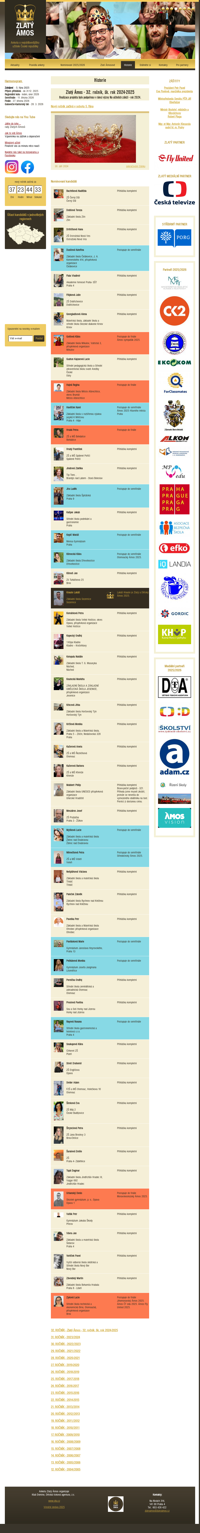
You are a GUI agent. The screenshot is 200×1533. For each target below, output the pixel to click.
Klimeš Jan (71, 573)
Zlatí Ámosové (107, 65)
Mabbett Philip (73, 785)
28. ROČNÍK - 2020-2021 (65, 1358)
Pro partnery (182, 65)
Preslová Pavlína (74, 1002)
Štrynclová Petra (74, 1128)
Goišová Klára (73, 336)
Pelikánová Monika (75, 960)
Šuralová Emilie (74, 1151)
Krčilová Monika (74, 724)
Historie (128, 65)
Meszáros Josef (74, 810)
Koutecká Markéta (75, 679)
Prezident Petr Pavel (174, 88)
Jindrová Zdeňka (74, 468)
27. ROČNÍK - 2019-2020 (65, 1365)
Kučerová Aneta (74, 746)
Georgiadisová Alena (76, 314)
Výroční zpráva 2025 (54, 1507)
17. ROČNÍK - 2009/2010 (65, 1435)
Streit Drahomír (74, 1063)
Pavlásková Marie (75, 941)
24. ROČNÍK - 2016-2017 (65, 1386)
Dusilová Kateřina (75, 250)
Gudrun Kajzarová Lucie (78, 359)
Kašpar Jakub (73, 512)
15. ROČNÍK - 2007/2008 (65, 1449)
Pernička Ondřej (74, 980)
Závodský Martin (74, 1278)
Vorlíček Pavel (73, 1255)
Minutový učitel (12, 142)
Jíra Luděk (71, 489)
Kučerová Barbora (75, 765)
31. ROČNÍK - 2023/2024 (65, 1337)
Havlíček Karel (73, 407)
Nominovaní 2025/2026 (73, 65)
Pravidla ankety (36, 65)
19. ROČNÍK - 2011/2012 (65, 1421)
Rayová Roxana (74, 1021)
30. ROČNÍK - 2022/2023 (66, 1344)
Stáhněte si (145, 65)
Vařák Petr (71, 1214)
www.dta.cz (54, 1501)
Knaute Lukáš (73, 592)
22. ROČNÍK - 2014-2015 (65, 1400)
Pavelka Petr (72, 919)
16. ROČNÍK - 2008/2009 (65, 1442)
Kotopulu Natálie (74, 656)
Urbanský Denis (74, 1193)
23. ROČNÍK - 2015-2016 (65, 1393)
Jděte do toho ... (13, 123)
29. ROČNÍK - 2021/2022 (65, 1351)
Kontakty (163, 65)
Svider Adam (72, 1082)
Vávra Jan (71, 1233)
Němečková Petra (75, 852)
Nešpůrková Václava (76, 871)
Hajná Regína (72, 385)
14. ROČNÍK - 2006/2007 (65, 1455)
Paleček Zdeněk (74, 894)
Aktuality (14, 65)
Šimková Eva (72, 1103)
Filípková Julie (73, 295)
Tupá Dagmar (73, 1170)
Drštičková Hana (74, 229)
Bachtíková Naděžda (76, 191)
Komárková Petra (74, 613)
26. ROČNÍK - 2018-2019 (65, 1372)
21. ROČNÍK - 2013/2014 (65, 1407)
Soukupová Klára (74, 1044)
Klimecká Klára (73, 554)
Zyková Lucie (73, 1297)
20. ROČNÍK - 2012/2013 (65, 1414)
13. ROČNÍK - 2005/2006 (65, 1462)
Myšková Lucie (73, 830)
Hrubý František (74, 449)
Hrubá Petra (72, 430)
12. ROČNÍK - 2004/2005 (65, 1469)
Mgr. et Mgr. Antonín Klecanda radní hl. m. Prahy (174, 125)
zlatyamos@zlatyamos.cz (157, 1510)
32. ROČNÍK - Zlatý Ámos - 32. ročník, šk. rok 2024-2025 (84, 1330)
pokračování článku (135, 166)
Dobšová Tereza (74, 210)
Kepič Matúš (72, 534)
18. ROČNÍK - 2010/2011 (65, 1428)
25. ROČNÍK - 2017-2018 (65, 1379)
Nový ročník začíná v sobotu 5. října (72, 106)
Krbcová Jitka (73, 705)
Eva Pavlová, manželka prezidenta (174, 91)
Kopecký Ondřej (74, 635)
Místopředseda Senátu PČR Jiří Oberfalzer (174, 100)
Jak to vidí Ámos (13, 133)
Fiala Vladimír (73, 275)
